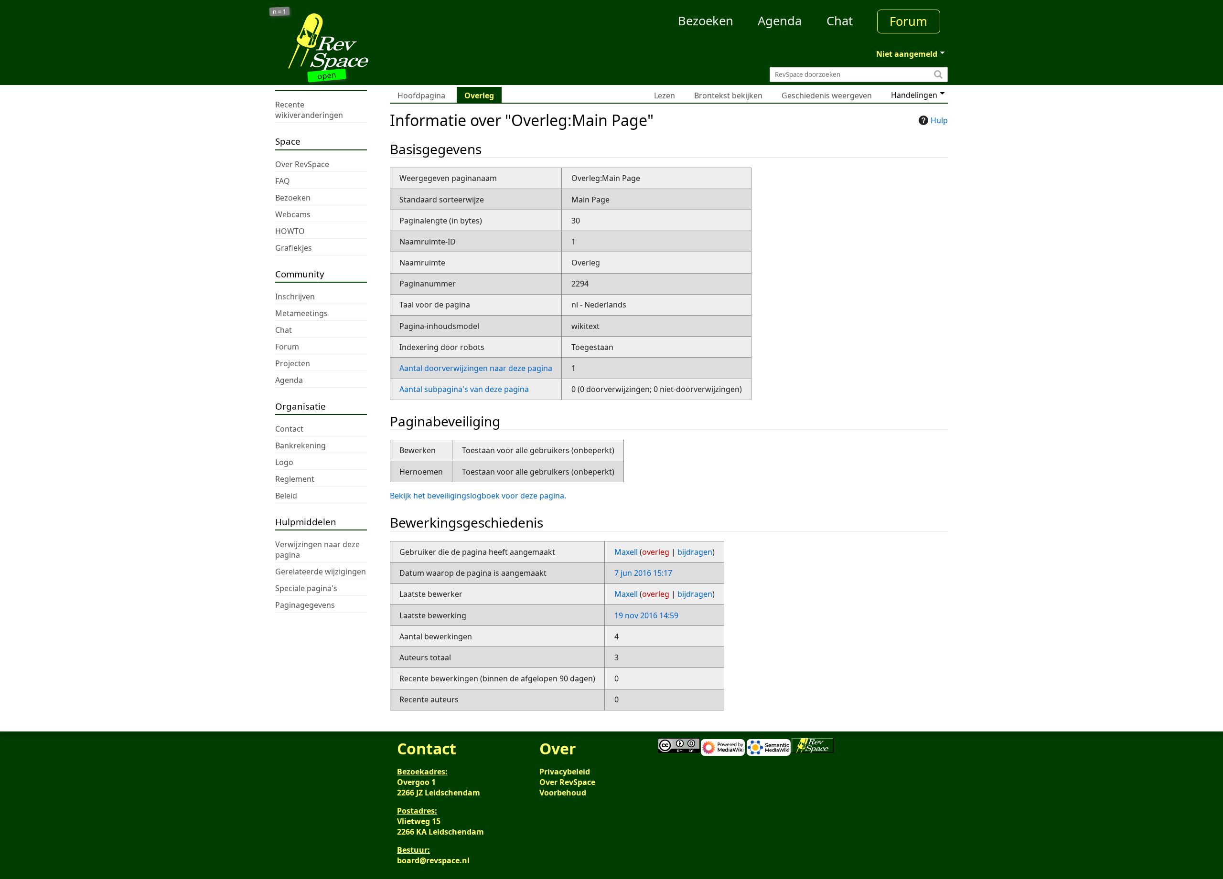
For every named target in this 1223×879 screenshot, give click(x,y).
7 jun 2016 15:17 (643, 573)
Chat (839, 20)
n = (280, 11)
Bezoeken (705, 20)
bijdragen (694, 552)
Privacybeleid (564, 771)
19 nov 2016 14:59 (646, 615)
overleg (655, 552)
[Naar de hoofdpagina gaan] (359, 42)
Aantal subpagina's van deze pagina (464, 389)
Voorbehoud (562, 792)
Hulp (939, 120)
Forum (908, 21)
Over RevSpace (567, 782)
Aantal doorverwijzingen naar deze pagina (475, 368)
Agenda (780, 20)
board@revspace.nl (433, 860)
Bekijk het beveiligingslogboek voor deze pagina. (478, 495)
